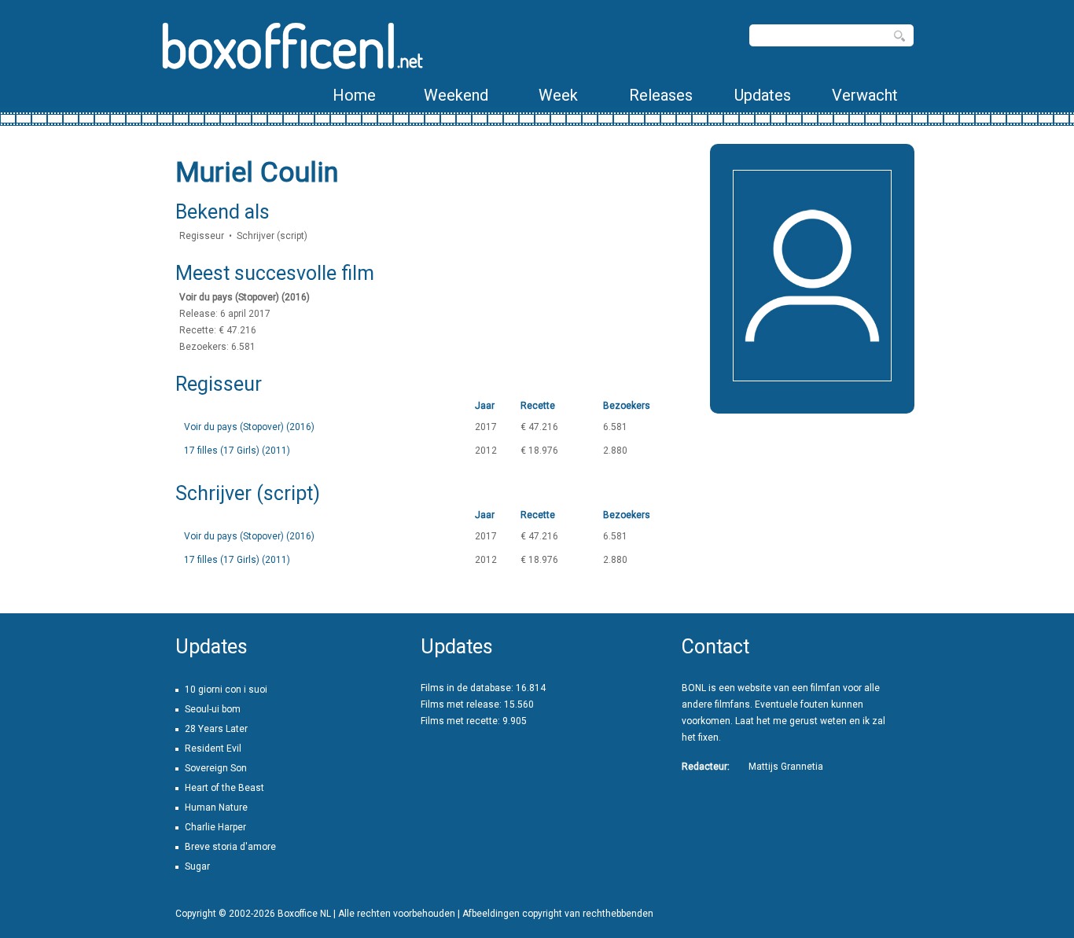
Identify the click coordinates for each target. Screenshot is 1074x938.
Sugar (197, 866)
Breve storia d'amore (230, 846)
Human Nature (216, 807)
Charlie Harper (215, 827)
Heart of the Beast (224, 787)
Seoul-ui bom (213, 709)
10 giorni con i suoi (226, 689)
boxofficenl (291, 45)
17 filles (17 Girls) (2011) (237, 450)
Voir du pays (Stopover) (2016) (249, 426)
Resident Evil (213, 748)
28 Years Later (216, 728)
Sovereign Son (216, 768)
